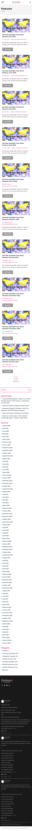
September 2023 (7, 522)
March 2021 (5, 604)
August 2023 (6, 524)
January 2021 (6, 610)
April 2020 (5, 635)
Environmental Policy (15, 828)
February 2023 (6, 541)
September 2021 (7, 588)
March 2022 (6, 571)
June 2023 (5, 530)
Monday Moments (9, 659)
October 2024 (6, 486)
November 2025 (7, 450)
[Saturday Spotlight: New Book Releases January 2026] (16, 246)
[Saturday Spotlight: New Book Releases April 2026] (16, 134)
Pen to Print (7, 701)
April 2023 (5, 535)
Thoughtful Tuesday (10, 656)
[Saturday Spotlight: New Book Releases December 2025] (16, 284)
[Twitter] (2, 685)
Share (10, 733)
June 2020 (5, 629)
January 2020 (6, 643)
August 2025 (6, 458)
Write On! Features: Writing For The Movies (15, 413)
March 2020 (6, 637)
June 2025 (5, 464)
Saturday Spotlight (9, 661)
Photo (5, 731)
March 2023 (6, 538)
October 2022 (6, 552)
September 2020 (7, 621)
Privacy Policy (5, 828)
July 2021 (5, 593)
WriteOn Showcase (10, 667)
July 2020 (5, 626)
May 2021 (5, 599)
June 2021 (5, 596)
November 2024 (7, 483)
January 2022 (6, 577)
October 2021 (6, 585)
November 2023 (7, 516)
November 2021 (7, 582)
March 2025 (6, 472)
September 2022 (7, 555)
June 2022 (5, 563)
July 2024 (5, 494)
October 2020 (6, 618)
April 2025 (5, 469)
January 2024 (6, 511)
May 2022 (5, 566)
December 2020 (7, 612)
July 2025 (5, 461)
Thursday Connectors (10, 653)
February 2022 (6, 574)
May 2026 (5, 434)
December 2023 (7, 513)
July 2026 (5, 428)
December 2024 (7, 480)
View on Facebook (4, 733)
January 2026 (6, 445)
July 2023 (5, 527)
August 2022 (6, 557)
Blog (5, 670)
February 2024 (6, 508)
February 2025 (6, 475)
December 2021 (7, 579)
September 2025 (7, 456)
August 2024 (6, 491)
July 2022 (5, 560)
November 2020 (7, 615)
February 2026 (6, 442)
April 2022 (5, 568)
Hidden (5, 650)
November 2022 (7, 549)
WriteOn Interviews (10, 664)
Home (3, 11)
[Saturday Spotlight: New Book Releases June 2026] (16, 61)
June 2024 (5, 497)
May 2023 (5, 533)
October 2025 (6, 453)
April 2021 (5, 601)
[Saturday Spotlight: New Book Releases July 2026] (16, 25)
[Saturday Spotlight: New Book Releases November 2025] (16, 317)
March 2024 (6, 505)
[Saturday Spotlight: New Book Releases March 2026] (16, 170)
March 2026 (6, 439)
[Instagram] (7, 685)
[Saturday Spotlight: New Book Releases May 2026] (16, 98)
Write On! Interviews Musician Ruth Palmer (15, 405)
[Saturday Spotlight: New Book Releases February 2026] (16, 208)
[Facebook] (4, 685)
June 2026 (5, 431)
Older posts (16, 381)
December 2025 (7, 447)
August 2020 (6, 623)
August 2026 (6, 425)
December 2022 (7, 546)
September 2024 (7, 489)
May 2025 (5, 467)
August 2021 (6, 590)
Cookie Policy (25, 828)
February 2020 (6, 640)
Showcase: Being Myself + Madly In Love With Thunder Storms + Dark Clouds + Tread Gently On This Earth (15, 401)
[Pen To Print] (16, 2)
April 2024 (5, 502)
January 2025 (6, 478)
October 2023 (6, 519)
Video (5, 774)
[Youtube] (9, 685)
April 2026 (5, 436)
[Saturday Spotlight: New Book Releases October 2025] (16, 350)
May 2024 (5, 500)
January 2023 (6, 544)
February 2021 (6, 607)
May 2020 (5, 632)
